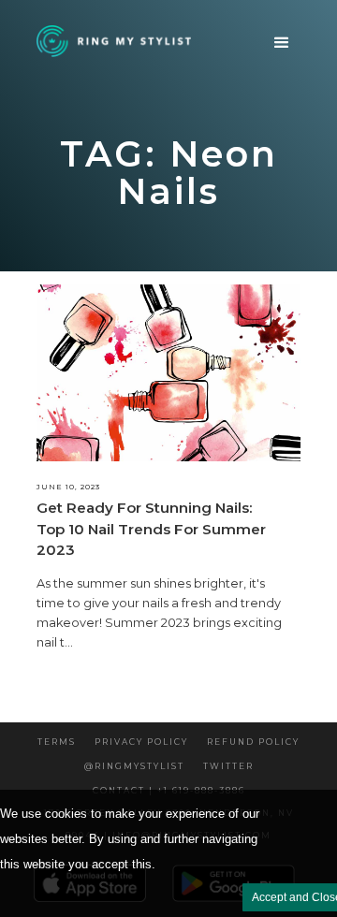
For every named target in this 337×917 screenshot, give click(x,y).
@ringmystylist (134, 766)
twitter (228, 766)
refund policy (253, 741)
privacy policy (141, 741)
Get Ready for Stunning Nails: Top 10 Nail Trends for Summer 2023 (151, 529)
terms (56, 741)
